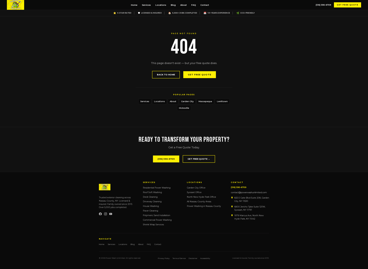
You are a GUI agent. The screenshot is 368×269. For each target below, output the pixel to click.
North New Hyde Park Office (201, 197)
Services (146, 5)
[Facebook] (100, 213)
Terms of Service (179, 258)
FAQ (193, 5)
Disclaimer (193, 258)
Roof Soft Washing (152, 192)
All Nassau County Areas (199, 201)
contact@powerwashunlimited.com (249, 192)
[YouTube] (110, 213)
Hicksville (184, 108)
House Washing (151, 206)
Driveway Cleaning (152, 201)
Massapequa (205, 101)
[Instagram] (105, 213)
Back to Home (166, 74)
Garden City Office (196, 187)
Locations (160, 5)
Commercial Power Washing (157, 220)
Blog (173, 5)
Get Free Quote (347, 5)
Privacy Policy (164, 258)
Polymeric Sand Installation (156, 215)
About (183, 5)
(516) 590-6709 (323, 5)
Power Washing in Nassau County (204, 206)
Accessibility (205, 258)
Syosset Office (194, 192)
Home (134, 5)
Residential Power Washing (156, 187)
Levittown (222, 101)
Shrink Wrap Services (153, 224)
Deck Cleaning (150, 197)
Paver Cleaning (150, 210)
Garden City (187, 101)
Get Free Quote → (199, 159)
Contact (204, 5)
